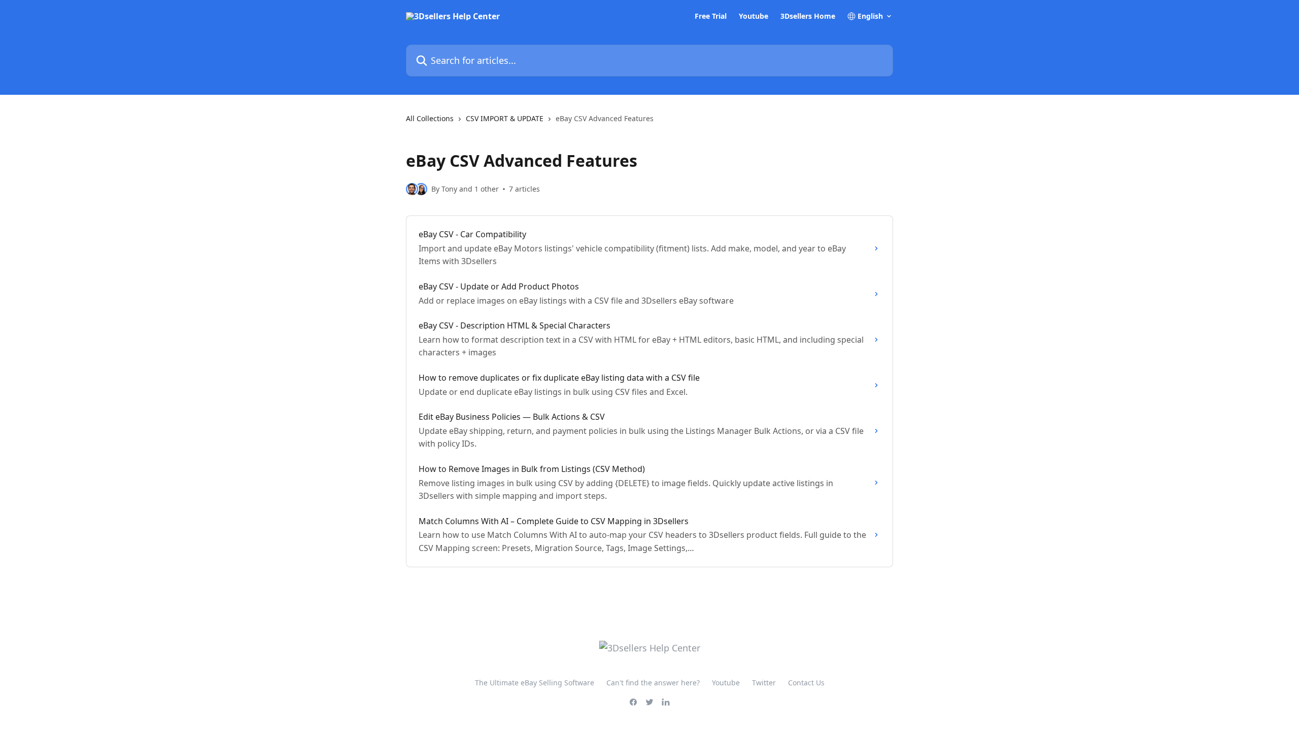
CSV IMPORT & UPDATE (504, 118)
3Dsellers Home (807, 16)
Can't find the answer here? (653, 682)
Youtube (753, 16)
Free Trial (711, 16)
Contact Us (806, 682)
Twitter (764, 682)
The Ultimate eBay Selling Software (534, 682)
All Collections (430, 118)
